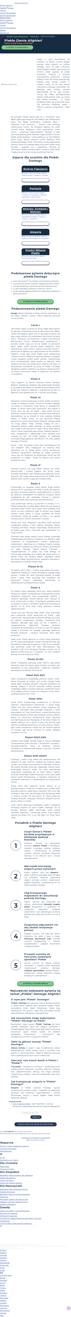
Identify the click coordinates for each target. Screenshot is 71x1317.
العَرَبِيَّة (2, 1270)
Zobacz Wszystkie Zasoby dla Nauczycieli (35, 1124)
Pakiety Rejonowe (7, 1192)
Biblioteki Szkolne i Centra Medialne (15, 1194)
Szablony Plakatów (8, 1205)
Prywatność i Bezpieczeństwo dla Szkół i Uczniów (20, 1218)
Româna (3, 1293)
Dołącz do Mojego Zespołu (11, 1183)
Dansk (2, 1278)
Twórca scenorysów (8, 1149)
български (4, 1306)
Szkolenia (4, 1197)
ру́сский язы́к (6, 1275)
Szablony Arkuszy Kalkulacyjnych (14, 1202)
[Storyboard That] (21, 3)
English (3, 1250)
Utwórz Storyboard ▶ (17, 47)
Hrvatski (3, 1303)
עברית (2, 1268)
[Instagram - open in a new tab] (1, 1236)
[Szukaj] (9, 8)
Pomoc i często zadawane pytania (14, 1146)
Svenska (3, 1280)
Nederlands (5, 1263)
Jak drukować (6, 1151)
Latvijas (3, 1313)
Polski (2, 1291)
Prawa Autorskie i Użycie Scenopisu (15, 1211)
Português (4, 1265)
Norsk (2, 1286)
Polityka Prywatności (8, 1216)
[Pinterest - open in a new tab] (1, 1242)
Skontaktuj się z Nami (9, 1160)
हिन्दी (1, 1273)
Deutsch (3, 1258)
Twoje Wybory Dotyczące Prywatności (16, 1224)
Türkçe (3, 1288)
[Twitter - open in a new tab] (1, 1239)
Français (3, 1255)
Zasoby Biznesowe (8, 1178)
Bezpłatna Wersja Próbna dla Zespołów (16, 1175)
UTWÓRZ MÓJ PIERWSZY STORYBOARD (35, 1138)
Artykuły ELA (34, 36)
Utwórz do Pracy (7, 1181)
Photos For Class (7, 1169)
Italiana (3, 1260)
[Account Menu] (5, 18)
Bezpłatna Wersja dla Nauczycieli (14, 1189)
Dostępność (5, 1221)
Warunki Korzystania (8, 1213)
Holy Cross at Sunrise (21, 1104)
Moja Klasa (4, 1167)
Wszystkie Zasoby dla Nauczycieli (17, 36)
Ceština (3, 1296)
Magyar (3, 1301)
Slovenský (4, 1298)
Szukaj (35, 1117)
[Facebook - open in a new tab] (1, 1233)
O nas (2, 1158)
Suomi (2, 1283)
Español (3, 1253)
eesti (2, 1316)
